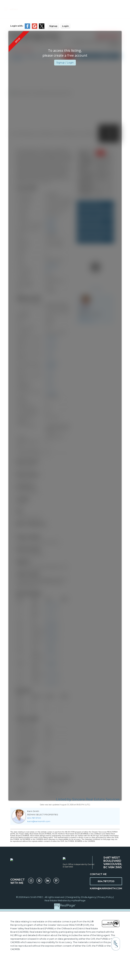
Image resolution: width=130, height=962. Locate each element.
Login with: (16, 26)
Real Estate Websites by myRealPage (65, 900)
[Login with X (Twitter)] (41, 28)
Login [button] (65, 26)
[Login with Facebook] (27, 28)
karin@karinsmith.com (38, 821)
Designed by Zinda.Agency (81, 897)
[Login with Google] (34, 28)
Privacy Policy (105, 897)
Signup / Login (65, 62)
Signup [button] (53, 26)
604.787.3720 (34, 818)
